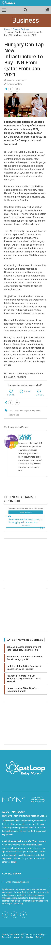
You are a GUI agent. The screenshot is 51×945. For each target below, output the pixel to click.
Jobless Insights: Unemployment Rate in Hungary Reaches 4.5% (24, 648)
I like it (27, 391)
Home (7, 29)
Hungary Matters (25, 437)
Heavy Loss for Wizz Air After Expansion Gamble (22, 689)
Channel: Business (21, 29)
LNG (10, 410)
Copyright (18, 937)
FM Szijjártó (25, 410)
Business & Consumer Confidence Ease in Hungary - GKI (24, 658)
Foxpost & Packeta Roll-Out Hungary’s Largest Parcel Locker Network (24, 678)
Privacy (39, 937)
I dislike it (39, 394)
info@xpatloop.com (20, 882)
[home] (8, 3)
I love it (10, 394)
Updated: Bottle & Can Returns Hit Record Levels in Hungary (24, 667)
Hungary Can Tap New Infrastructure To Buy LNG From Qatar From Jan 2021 (24, 60)
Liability (29, 937)
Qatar (16, 410)
